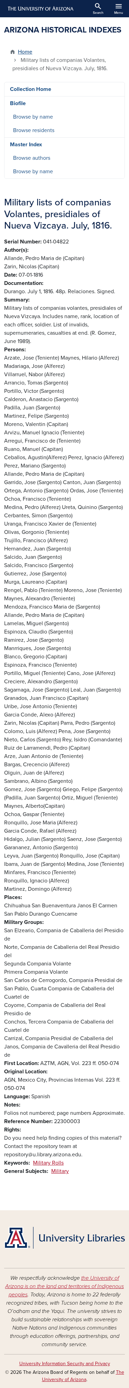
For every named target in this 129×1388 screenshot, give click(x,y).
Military (60, 1171)
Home (25, 51)
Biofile (18, 103)
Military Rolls (48, 1162)
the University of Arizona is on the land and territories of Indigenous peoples (64, 1286)
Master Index (26, 144)
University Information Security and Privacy (64, 1364)
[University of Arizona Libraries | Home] (64, 1238)
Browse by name (33, 116)
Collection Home (30, 89)
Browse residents (33, 130)
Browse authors (31, 158)
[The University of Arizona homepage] (40, 8)
